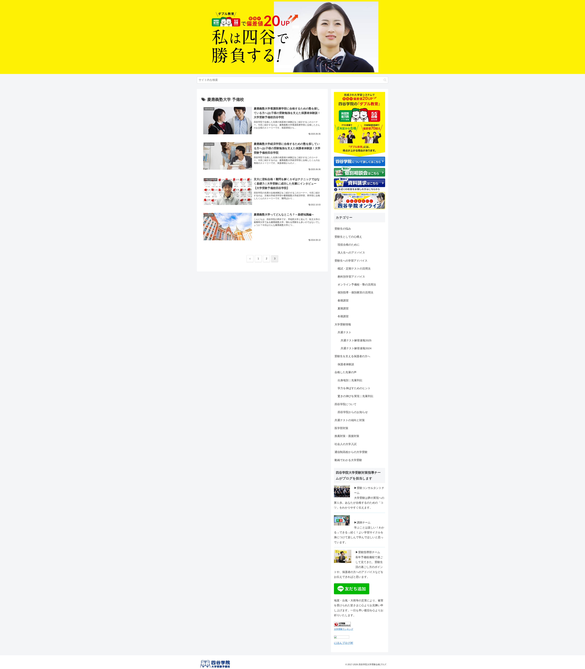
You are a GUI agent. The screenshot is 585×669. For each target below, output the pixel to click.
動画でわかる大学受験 (348, 460)
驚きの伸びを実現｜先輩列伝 (355, 396)
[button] (385, 80)
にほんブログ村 (343, 642)
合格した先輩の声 (345, 372)
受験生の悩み (343, 228)
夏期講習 (343, 308)
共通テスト (344, 332)
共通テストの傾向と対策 (350, 420)
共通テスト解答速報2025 (356, 340)
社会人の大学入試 (345, 444)
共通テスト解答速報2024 (356, 348)
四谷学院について (345, 404)
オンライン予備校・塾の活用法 (357, 284)
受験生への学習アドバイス (351, 260)
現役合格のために (349, 244)
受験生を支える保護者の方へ (352, 356)
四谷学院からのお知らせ (353, 412)
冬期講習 (343, 316)
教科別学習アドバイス (351, 276)
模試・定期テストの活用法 (354, 268)
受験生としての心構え (348, 236)
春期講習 (343, 300)
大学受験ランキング (343, 629)
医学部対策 (341, 428)
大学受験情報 (343, 324)
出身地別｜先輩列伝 (350, 380)
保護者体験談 (346, 364)
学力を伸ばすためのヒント (354, 388)
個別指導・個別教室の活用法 (355, 292)
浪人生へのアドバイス (351, 252)
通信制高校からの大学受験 (351, 452)
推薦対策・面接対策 (347, 436)
